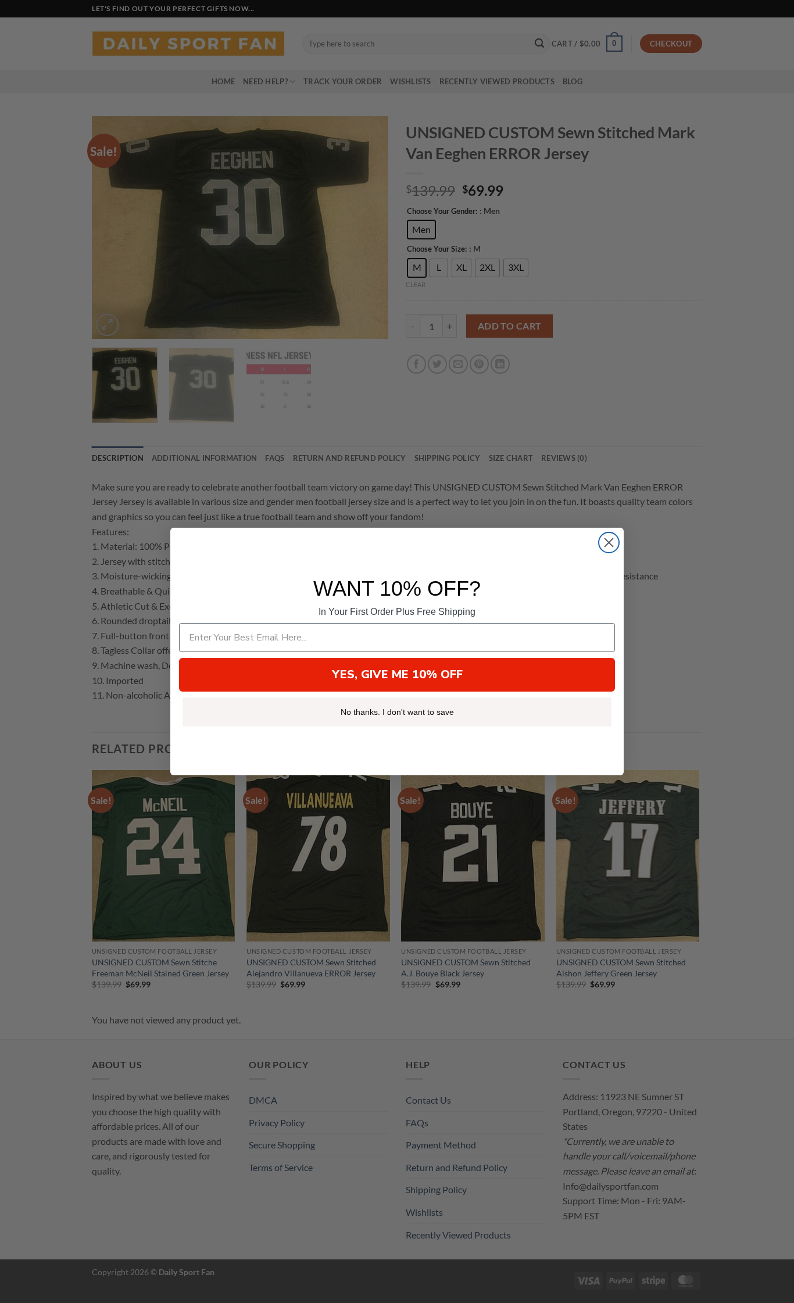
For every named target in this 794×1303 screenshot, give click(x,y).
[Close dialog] (609, 542)
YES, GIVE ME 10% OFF (397, 674)
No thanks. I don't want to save (397, 712)
